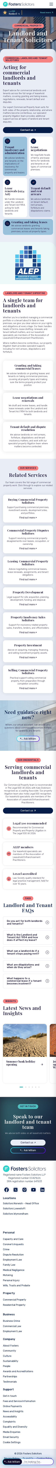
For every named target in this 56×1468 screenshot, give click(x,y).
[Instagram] (24, 1189)
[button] (21, 1087)
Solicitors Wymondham (15, 1213)
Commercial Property (14, 1299)
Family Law (9, 1264)
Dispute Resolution (13, 1254)
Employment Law (12, 1259)
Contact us (26, 130)
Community (9, 1350)
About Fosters (11, 1345)
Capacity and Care (13, 1239)
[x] (15, 1189)
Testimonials (10, 1381)
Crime (6, 1249)
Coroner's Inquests (13, 1244)
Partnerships (10, 1376)
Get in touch (10, 1396)
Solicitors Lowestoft (14, 1208)
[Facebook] (6, 1189)
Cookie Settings (11, 1442)
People (6, 1366)
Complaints (9, 1421)
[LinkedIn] (42, 1189)
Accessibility (10, 1416)
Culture (7, 1356)
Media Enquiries (11, 1432)
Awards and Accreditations (18, 1371)
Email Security (11, 1437)
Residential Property (14, 1305)
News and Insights (13, 1411)
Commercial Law (12, 1326)
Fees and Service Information (19, 1401)
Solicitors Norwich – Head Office (21, 1203)
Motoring (8, 1275)
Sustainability (10, 1361)
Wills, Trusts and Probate (16, 1285)
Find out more (27, 518)
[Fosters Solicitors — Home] (18, 4)
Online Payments (12, 1406)
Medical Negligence (13, 1270)
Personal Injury (11, 1280)
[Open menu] (51, 4)
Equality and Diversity (15, 1426)
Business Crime (11, 1321)
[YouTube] (33, 1189)
